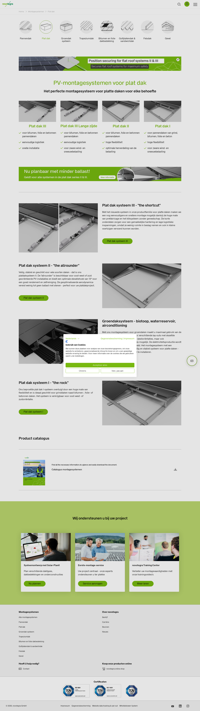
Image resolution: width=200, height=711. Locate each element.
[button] (73, 338)
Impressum (129, 338)
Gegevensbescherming (111, 338)
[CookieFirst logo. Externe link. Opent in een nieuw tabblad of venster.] (67, 341)
